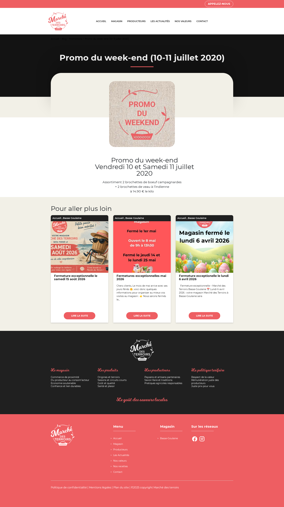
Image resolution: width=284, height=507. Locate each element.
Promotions (75, 38)
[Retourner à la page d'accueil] (58, 21)
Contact (202, 21)
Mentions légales (100, 487)
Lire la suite (79, 315)
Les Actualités (160, 21)
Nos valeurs (183, 21)
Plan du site (121, 487)
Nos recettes (120, 466)
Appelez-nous (219, 3)
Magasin (116, 21)
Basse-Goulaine (169, 438)
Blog (64, 38)
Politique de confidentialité (69, 487)
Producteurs (136, 21)
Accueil (101, 21)
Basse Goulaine (72, 218)
